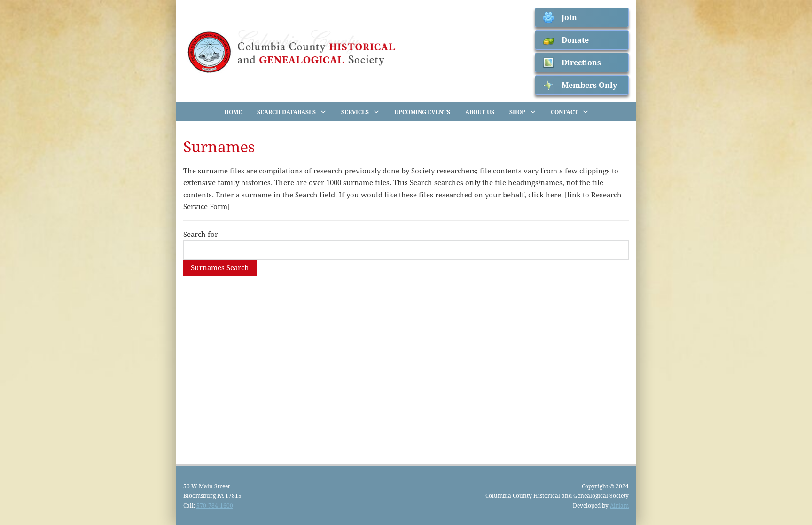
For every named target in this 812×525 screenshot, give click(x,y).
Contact (564, 112)
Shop (517, 112)
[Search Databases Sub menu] (323, 112)
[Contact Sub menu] (585, 112)
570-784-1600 (214, 505)
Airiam (619, 505)
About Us (479, 112)
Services (355, 112)
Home (233, 112)
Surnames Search (220, 267)
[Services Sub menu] (376, 112)
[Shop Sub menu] (533, 112)
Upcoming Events (422, 112)
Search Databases (286, 112)
